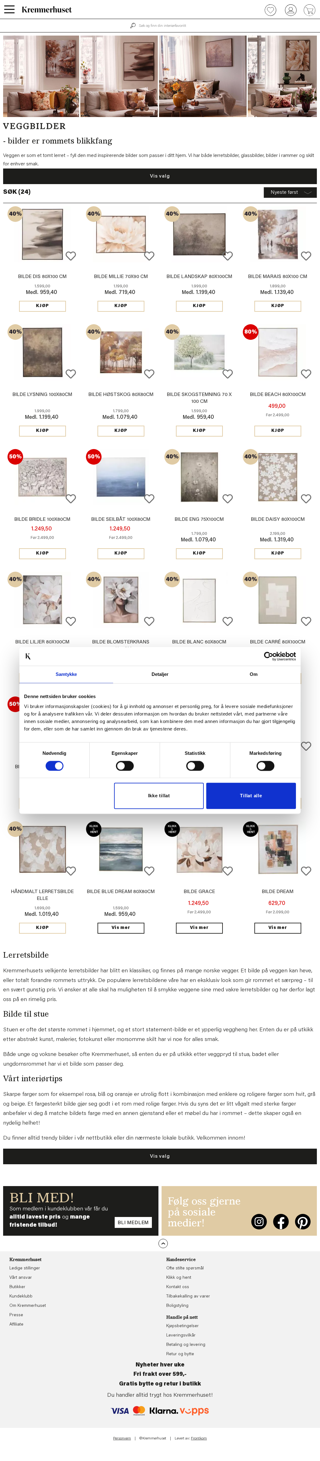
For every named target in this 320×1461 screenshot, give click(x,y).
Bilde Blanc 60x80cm (199, 642)
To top (163, 1243)
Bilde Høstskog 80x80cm (120, 394)
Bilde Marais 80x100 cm (277, 276)
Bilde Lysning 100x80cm (42, 394)
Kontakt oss (177, 1287)
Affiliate (16, 1324)
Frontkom (199, 1438)
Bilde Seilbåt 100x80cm (120, 519)
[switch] (125, 766)
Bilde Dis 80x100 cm (42, 276)
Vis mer (121, 928)
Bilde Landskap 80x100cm (199, 276)
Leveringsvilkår (181, 1335)
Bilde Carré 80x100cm (277, 642)
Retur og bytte (180, 1354)
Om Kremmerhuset (27, 1306)
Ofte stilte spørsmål (185, 1268)
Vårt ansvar (20, 1278)
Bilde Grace (199, 891)
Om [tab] (254, 674)
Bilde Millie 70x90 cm (121, 276)
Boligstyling (177, 1306)
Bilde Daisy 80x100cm (278, 519)
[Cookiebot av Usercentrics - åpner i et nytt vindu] (268, 656)
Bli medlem (133, 1222)
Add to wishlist (71, 256)
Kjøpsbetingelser (182, 1326)
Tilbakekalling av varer (188, 1296)
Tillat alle (251, 796)
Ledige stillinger (24, 1268)
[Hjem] (47, 9)
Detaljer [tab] (160, 674)
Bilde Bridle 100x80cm (42, 519)
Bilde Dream (277, 891)
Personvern (122, 1438)
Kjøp (42, 306)
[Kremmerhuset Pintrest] (303, 1221)
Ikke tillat (159, 796)
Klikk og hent (178, 1278)
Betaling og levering (185, 1345)
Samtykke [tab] (66, 674)
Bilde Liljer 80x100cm (42, 642)
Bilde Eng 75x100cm (199, 519)
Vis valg (160, 176)
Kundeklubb (20, 1296)
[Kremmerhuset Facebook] (281, 1221)
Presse (16, 1315)
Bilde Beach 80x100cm (278, 394)
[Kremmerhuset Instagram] (259, 1221)
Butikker (17, 1287)
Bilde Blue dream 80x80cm (121, 891)
